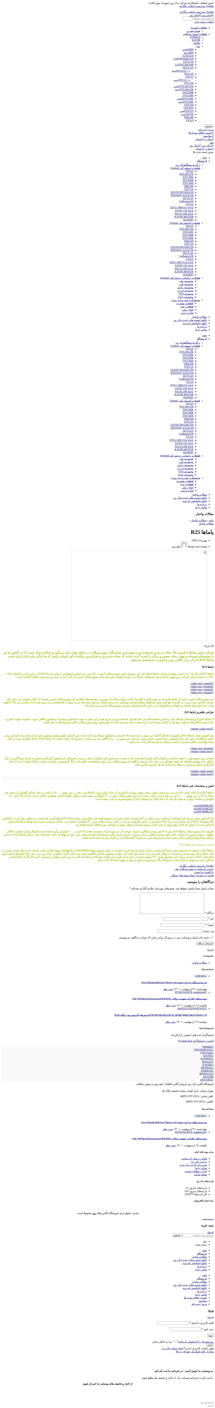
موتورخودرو (193, 30)
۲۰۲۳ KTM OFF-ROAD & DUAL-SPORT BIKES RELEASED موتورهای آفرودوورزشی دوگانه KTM (160, 1015)
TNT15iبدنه (180, 80)
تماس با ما (201, 1168)
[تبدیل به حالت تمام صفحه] (205, 1402)
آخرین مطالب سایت (196, 1171)
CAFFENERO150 (183, 58)
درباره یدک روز (198, 1161)
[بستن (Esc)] (212, 1402)
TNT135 (189, 73)
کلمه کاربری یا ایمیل (201, 1322)
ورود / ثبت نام (199, 1304)
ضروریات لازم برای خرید (193, 1164)
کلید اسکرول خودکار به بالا (190, 1351)
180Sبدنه (189, 52)
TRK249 (189, 117)
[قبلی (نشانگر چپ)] (212, 1405)
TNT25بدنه (187, 114)
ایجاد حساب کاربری (172, 1348)
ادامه (210, 1345)
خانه (211, 520)
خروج (210, 949)
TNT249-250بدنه (184, 89)
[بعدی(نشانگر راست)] (209, 1405)
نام (211, 918)
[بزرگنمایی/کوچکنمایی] (202, 1402)
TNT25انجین (187, 111)
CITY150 (188, 61)
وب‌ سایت (208, 931)
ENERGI (195, 37)
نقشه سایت (200, 1174)
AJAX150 (188, 55)
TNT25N (188, 107)
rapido (197, 43)
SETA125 (188, 67)
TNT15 (189, 76)
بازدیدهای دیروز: (197, 1191)
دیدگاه (209, 912)
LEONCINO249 (184, 64)
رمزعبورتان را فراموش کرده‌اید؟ (195, 1341)
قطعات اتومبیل (198, 27)
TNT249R (188, 92)
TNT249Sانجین (185, 98)
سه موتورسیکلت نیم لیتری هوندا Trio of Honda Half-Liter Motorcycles (174, 982)
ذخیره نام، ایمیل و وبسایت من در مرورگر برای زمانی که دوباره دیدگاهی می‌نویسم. (164, 937)
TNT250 (189, 104)
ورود (210, 1335)
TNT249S (188, 95)
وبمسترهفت (208, 1219)
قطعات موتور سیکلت (195, 34)
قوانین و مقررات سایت (194, 1158)
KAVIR (196, 40)
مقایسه (203, 1300)
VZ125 (190, 120)
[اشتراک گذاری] (209, 1402)
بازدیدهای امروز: (197, 1187)
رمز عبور (207, 1329)
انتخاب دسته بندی (204, 21)
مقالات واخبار (198, 520)
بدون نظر (168, 989)
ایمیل (210, 924)
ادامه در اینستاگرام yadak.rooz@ (196, 1040)
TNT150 (189, 83)
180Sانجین (188, 49)
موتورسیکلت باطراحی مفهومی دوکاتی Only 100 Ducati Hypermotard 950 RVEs (169, 998)
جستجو (209, 126)
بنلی (198, 46)
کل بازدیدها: (200, 1194)
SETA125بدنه (179, 70)
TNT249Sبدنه (186, 101)
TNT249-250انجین (183, 86)
